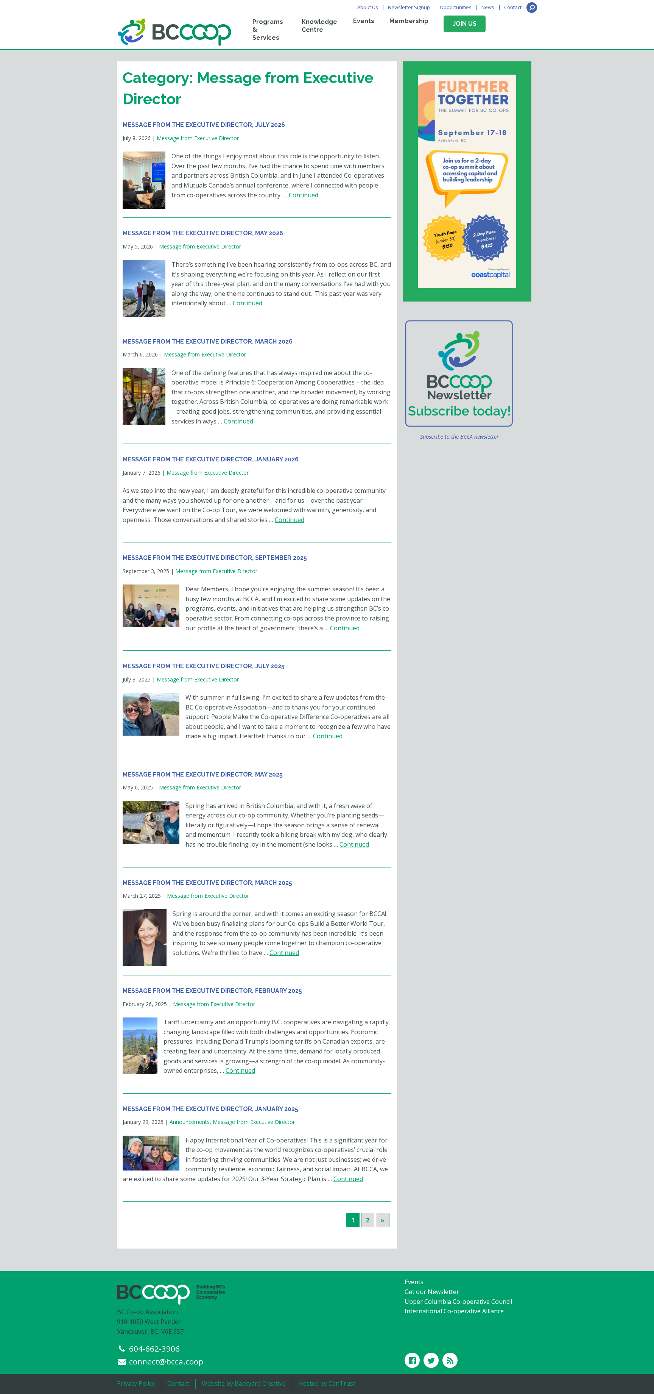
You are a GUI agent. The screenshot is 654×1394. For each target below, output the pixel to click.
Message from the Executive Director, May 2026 (203, 233)
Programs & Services (267, 29)
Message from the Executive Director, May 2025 (203, 774)
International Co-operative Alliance (454, 1311)
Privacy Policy (136, 1383)
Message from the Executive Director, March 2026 (208, 341)
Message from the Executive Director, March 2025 (207, 882)
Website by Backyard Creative (244, 1383)
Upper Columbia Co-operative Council (458, 1301)
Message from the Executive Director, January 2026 (211, 459)
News (487, 7)
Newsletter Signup (409, 7)
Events (363, 21)
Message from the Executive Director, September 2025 (215, 557)
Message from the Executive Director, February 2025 (212, 990)
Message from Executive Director (198, 138)
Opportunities (456, 7)
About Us (367, 7)
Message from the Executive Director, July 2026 (204, 124)
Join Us (464, 23)
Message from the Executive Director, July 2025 (204, 666)
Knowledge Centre (319, 25)
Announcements (190, 1121)
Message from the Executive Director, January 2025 (210, 1109)
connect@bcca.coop (166, 1361)
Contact (513, 7)
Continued (303, 195)
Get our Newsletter (432, 1292)
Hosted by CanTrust (326, 1383)
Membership (408, 21)
